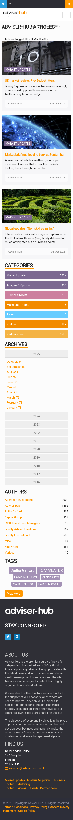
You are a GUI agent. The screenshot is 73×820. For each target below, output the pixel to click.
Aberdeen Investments (19, 499)
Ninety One (11, 546)
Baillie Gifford (13, 511)
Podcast (12, 324)
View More (13, 593)
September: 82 (16, 366)
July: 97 (11, 377)
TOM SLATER (51, 570)
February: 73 (14, 402)
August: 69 (13, 372)
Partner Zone (15, 334)
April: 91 (12, 392)
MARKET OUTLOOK (23, 584)
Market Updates (17, 275)
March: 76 (13, 397)
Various (9, 552)
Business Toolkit (17, 295)
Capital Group (13, 517)
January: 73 (14, 407)
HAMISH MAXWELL (49, 584)
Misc (8, 541)
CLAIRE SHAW (50, 577)
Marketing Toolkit (18, 304)
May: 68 (12, 387)
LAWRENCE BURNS (26, 577)
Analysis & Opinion (18, 285)
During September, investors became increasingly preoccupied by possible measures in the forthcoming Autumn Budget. (36, 90)
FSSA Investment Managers (22, 523)
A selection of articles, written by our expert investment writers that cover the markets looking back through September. (33, 164)
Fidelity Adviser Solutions (20, 529)
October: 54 (14, 361)
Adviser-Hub (12, 505)
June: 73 (12, 382)
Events (11, 314)
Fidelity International (17, 535)
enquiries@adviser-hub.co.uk (26, 768)
